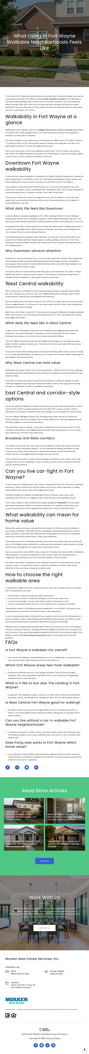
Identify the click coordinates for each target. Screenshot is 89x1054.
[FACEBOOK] (36, 1045)
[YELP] (47, 1045)
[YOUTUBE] (41, 1045)
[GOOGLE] (53, 1045)
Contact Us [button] (44, 928)
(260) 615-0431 (56, 974)
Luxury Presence (59, 1034)
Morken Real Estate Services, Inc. (37, 635)
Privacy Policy (53, 1038)
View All (44, 861)
